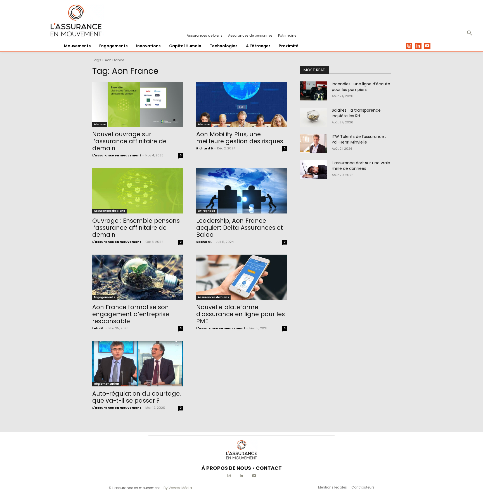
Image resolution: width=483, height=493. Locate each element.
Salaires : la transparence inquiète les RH (356, 113)
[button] (469, 33)
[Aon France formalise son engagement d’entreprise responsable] (137, 277)
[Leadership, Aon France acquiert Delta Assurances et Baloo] (241, 190)
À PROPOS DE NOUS (226, 467)
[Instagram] (409, 46)
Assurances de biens (109, 211)
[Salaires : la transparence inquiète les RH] (313, 117)
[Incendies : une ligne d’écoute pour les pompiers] (313, 90)
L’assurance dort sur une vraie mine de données (361, 165)
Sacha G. (204, 242)
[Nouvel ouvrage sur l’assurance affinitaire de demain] (137, 104)
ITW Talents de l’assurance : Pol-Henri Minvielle (359, 139)
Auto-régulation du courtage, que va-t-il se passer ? (136, 397)
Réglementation (106, 384)
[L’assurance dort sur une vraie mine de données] (313, 169)
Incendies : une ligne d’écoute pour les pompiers (361, 86)
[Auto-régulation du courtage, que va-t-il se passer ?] (137, 363)
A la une (100, 124)
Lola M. (98, 328)
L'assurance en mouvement (116, 155)
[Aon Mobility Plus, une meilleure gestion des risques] (241, 104)
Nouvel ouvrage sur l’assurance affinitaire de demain (129, 141)
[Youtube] (427, 46)
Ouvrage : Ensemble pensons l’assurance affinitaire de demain (136, 228)
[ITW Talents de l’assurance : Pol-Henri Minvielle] (313, 143)
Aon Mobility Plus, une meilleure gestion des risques (239, 137)
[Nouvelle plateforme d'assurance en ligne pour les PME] (241, 277)
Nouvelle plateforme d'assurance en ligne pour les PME (240, 314)
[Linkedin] (418, 46)
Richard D (204, 148)
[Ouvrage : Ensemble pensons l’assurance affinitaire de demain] (137, 190)
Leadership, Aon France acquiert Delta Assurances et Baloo (239, 228)
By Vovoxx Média (178, 487)
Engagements (104, 297)
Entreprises (206, 211)
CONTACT (269, 467)
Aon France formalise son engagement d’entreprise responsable (130, 314)
